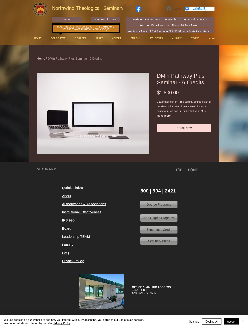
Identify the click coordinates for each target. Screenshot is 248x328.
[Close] (243, 321)
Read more (164, 115)
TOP (180, 170)
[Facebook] (138, 9)
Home (41, 58)
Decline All (211, 321)
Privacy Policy (61, 323)
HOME (193, 170)
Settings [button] (194, 321)
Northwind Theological (78, 8)
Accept (231, 321)
